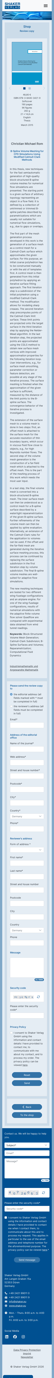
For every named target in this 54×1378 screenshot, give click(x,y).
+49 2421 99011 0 (19, 1293)
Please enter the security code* (24, 1008)
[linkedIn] (6, 1336)
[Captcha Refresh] (38, 997)
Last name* (16, 870)
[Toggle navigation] (45, 5)
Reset (27, 1075)
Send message (27, 1259)
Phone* (14, 823)
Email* (13, 719)
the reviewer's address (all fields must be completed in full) (29, 710)
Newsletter (27, 1357)
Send (27, 1083)
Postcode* (16, 783)
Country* (15, 810)
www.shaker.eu (17, 1305)
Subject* (11, 1145)
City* (13, 797)
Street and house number (24, 884)
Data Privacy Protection (27, 1349)
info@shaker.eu (17, 1301)
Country (14, 924)
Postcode (15, 897)
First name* (16, 857)
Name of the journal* (22, 743)
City (12, 911)
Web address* (18, 756)
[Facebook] (15, 1336)
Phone (13, 937)
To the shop (27, 1115)
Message (15, 952)
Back (28, 1106)
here (24, 1064)
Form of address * (20, 844)
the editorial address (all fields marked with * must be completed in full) (28, 698)
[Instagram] (23, 1336)
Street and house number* (25, 770)
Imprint (27, 1353)
